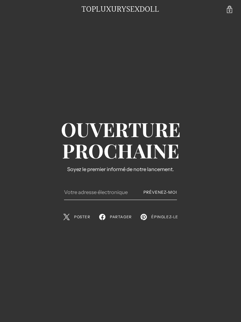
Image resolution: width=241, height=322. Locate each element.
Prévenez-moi (160, 192)
